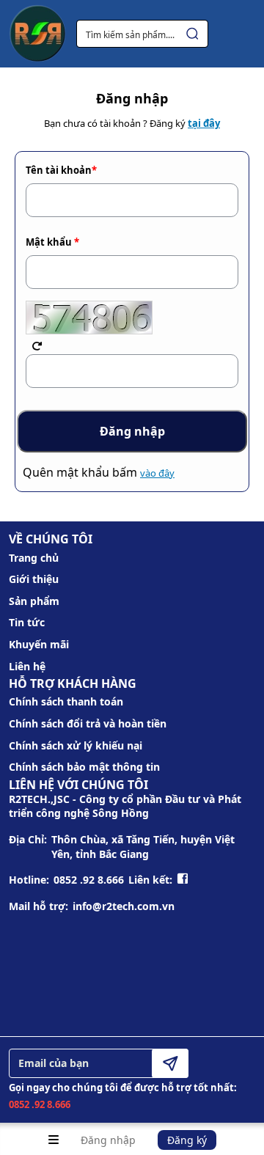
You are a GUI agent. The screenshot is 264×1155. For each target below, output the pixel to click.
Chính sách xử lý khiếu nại (75, 745)
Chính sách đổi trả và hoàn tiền (87, 723)
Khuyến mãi (39, 644)
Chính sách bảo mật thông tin (84, 767)
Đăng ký (187, 1140)
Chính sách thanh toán (66, 701)
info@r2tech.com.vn (124, 906)
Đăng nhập (108, 1140)
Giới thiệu (34, 579)
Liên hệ (27, 666)
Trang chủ (34, 558)
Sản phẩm (34, 601)
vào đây (157, 473)
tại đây (204, 123)
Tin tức (27, 622)
